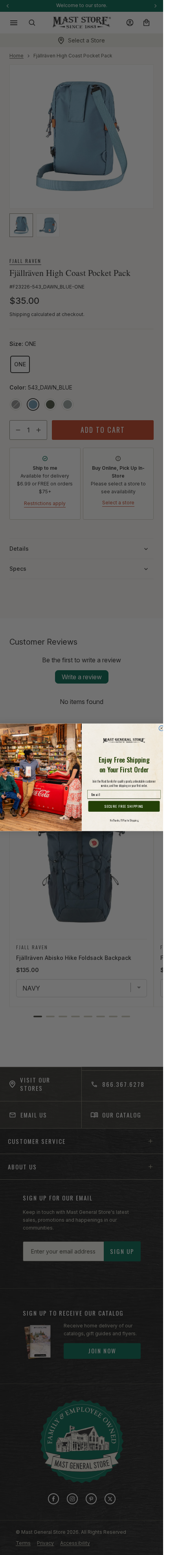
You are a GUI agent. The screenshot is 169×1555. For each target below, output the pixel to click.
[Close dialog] (161, 728)
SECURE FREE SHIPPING (123, 806)
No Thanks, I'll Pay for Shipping (124, 820)
